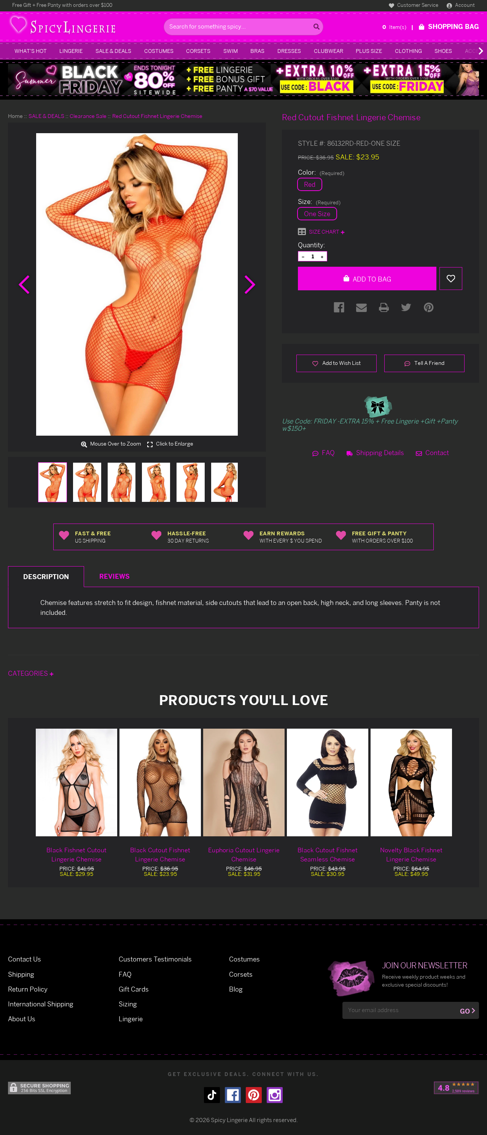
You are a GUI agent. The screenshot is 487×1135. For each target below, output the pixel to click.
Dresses (289, 51)
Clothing (408, 51)
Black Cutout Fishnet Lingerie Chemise (160, 854)
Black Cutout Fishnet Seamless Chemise (328, 854)
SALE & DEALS (113, 51)
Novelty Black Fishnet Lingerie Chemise (411, 854)
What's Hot (30, 51)
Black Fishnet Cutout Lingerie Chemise (76, 854)
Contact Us (24, 959)
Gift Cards (134, 989)
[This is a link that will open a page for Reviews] (456, 1087)
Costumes (158, 51)
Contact (436, 453)
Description (46, 577)
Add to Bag (371, 279)
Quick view (76, 782)
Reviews (114, 576)
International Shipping (40, 1004)
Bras (257, 51)
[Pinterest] (428, 307)
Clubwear (328, 51)
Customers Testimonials (155, 959)
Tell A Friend (428, 363)
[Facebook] (339, 307)
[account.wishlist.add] (450, 278)
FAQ (327, 453)
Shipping (21, 974)
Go (465, 1011)
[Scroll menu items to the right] (472, 51)
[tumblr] (212, 1095)
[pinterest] (254, 1095)
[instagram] (275, 1095)
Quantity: (311, 245)
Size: (319, 201)
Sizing (128, 1004)
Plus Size (369, 51)
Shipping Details (379, 453)
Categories (28, 673)
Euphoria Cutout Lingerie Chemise (244, 854)
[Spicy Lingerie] (84, 27)
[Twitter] (406, 307)
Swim (230, 51)
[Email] (361, 307)
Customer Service (417, 5)
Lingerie (71, 51)
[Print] (384, 307)
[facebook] (233, 1095)
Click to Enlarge (174, 444)
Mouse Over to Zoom (115, 444)
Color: (321, 172)
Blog (236, 989)
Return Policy (28, 989)
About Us (21, 1019)
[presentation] (24, 284)
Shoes (443, 51)
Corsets (198, 51)
